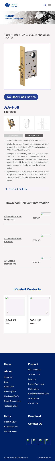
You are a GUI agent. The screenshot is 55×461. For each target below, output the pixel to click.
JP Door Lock (34, 374)
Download (34, 416)
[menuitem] (43, 5)
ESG (6, 382)
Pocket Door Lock (36, 384)
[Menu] (49, 5)
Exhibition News (11, 426)
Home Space (10, 391)
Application (9, 386)
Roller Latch (33, 389)
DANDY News (10, 431)
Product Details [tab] (18, 189)
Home (7, 364)
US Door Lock (34, 370)
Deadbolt (32, 379)
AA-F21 (10, 320)
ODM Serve (33, 398)
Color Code (33, 403)
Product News (10, 422)
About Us (8, 377)
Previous (8, 311)
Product (33, 364)
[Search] (43, 5)
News (7, 416)
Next (47, 311)
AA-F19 (35, 320)
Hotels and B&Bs (11, 396)
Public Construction (12, 401)
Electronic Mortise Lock (38, 394)
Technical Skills (10, 406)
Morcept (48, 457)
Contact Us (35, 423)
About (8, 371)
